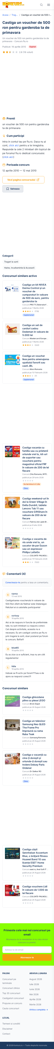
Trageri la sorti (15, 15)
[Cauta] (41, 5)
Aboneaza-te (27, 957)
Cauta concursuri (10, 1008)
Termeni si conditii (11, 1023)
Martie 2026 (35, 1004)
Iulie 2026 (34, 984)
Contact (6, 1033)
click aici (14, 145)
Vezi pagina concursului (21, 179)
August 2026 (35, 979)
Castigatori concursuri (13, 998)
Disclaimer (7, 1028)
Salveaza (15, 188)
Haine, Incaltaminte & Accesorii (19, 267)
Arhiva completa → (38, 1009)
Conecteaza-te (12, 582)
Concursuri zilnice (11, 988)
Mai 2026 (34, 994)
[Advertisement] (27, 86)
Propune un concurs (12, 1003)
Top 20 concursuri (11, 993)
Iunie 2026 (34, 989)
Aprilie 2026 (35, 999)
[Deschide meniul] (49, 5)
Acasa (5, 15)
